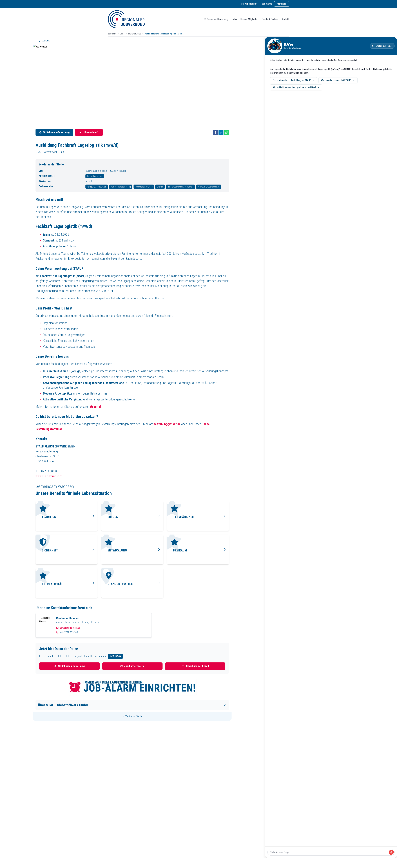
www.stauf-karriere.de (49, 476)
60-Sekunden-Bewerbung (216, 19)
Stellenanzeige (134, 33)
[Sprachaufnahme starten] (391, 852)
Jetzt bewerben (87, 132)
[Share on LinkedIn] (221, 132)
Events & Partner (269, 19)
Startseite (112, 33)
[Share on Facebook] (215, 132)
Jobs (234, 19)
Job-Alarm (267, 3)
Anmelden (281, 3)
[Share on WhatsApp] (226, 132)
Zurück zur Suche (133, 716)
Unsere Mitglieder (249, 19)
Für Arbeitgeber (249, 3)
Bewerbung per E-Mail (197, 666)
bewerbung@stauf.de (70, 627)
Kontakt (285, 19)
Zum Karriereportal (134, 666)
